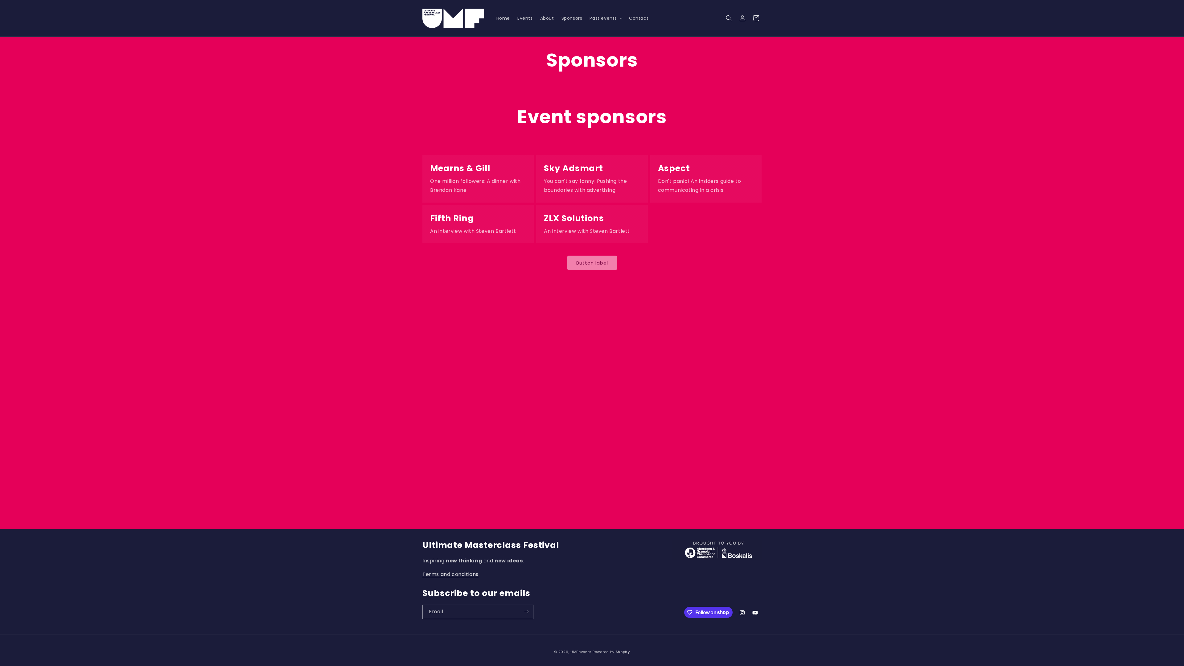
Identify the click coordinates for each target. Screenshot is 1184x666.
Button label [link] (592, 263)
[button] (605, 18)
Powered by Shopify (611, 651)
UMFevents (580, 651)
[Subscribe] (526, 612)
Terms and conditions (450, 574)
